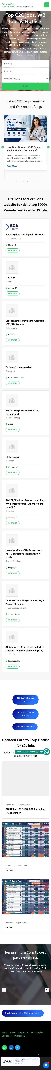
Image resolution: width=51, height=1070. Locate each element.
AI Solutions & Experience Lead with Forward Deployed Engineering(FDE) (24, 649)
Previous (2, 147)
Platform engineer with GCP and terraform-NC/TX (22, 412)
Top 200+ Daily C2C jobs (25, 699)
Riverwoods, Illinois (16, 378)
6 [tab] (35, 181)
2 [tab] (20, 181)
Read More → (13, 160)
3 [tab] (23, 181)
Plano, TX (12, 245)
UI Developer (12, 457)
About (13, 1032)
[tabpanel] (25, 139)
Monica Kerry (10, 805)
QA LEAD (10, 278)
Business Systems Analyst (19, 367)
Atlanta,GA (12, 288)
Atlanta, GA (12, 468)
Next (48, 147)
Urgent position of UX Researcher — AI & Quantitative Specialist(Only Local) (24, 554)
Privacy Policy (37, 1032)
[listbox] (25, 990)
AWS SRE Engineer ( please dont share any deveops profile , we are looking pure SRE (25, 504)
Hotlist (9, 870)
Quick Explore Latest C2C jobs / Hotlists (22, 1013)
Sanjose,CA (12, 568)
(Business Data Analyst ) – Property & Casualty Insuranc (25, 602)
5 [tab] (31, 181)
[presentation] (4, 990)
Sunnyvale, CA (14, 661)
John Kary (9, 866)
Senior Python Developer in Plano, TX (25, 234)
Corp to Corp (8, 4)
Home (4, 1032)
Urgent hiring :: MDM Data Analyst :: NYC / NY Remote (25, 323)
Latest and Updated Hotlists (25, 714)
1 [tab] (16, 181)
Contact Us (23, 1032)
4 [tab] (27, 181)
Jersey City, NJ (14, 615)
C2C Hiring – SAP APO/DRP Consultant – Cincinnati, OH (25, 811)
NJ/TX (10, 425)
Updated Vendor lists (25, 727)
